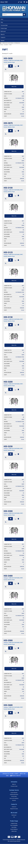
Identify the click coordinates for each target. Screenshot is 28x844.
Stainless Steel (11, 62)
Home (2, 19)
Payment (2, 40)
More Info (14, 86)
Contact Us (3, 37)
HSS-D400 (8, 575)
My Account (3, 31)
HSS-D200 (8, 381)
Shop (2, 22)
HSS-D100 (8, 187)
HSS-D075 (8, 123)
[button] (15, 66)
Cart (14, 817)
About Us (3, 34)
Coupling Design (14, 823)
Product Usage (4, 28)
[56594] (10, 648)
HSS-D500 (8, 640)
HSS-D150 (8, 317)
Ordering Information (14, 794)
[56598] (10, 712)
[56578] (10, 454)
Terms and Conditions (14, 798)
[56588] (10, 583)
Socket (6, 44)
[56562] (10, 195)
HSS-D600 (8, 705)
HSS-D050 (8, 58)
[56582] (10, 518)
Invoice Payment (14, 792)
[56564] (10, 260)
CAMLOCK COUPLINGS (7, 43)
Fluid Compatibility (14, 825)
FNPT (21, 60)
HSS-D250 (8, 446)
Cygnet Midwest (17, 841)
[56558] (10, 66)
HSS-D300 (8, 511)
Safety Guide (14, 831)
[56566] (10, 324)
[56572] (10, 389)
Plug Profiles (14, 827)
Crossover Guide (4, 25)
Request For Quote (14, 808)
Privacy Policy (14, 796)
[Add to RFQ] (18, 66)
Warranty (14, 800)
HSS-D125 (8, 252)
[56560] (10, 130)
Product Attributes (14, 829)
